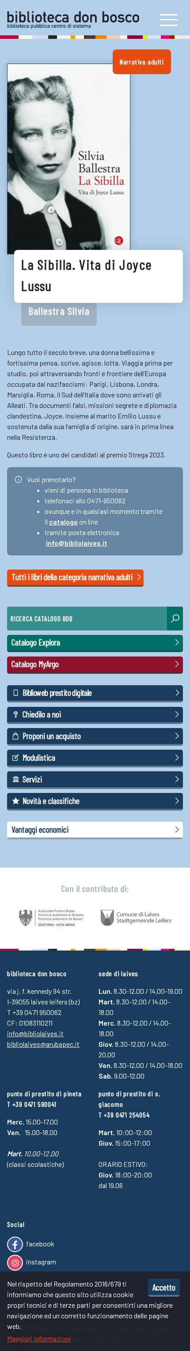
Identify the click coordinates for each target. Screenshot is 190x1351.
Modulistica (39, 757)
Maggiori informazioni (39, 1338)
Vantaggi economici (39, 829)
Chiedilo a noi (42, 714)
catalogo (63, 521)
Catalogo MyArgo (35, 664)
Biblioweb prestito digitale (57, 692)
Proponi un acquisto (52, 736)
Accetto (163, 1287)
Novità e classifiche (51, 801)
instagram (40, 1261)
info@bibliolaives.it (76, 543)
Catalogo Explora (35, 642)
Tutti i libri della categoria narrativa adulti (72, 577)
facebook (39, 1243)
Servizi (32, 779)
